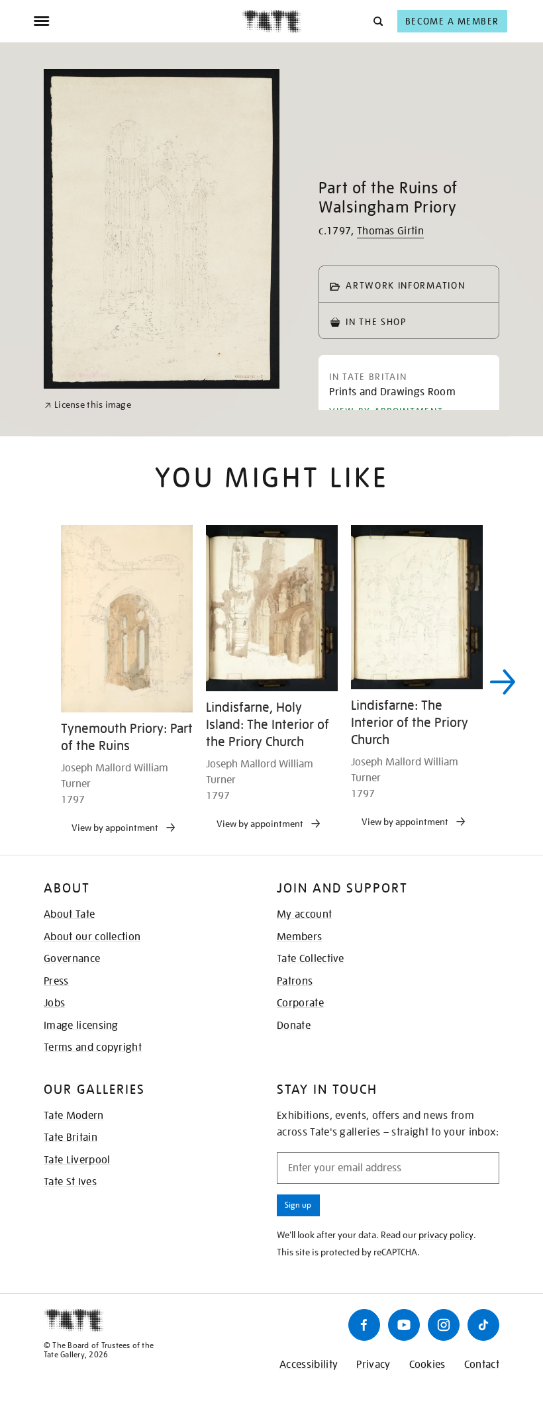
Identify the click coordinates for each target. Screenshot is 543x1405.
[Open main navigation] (137, 21)
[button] (377, 21)
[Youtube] (404, 1325)
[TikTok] (483, 1325)
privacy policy (446, 1235)
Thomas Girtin (390, 231)
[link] (88, 405)
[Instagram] (444, 1325)
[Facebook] (364, 1325)
